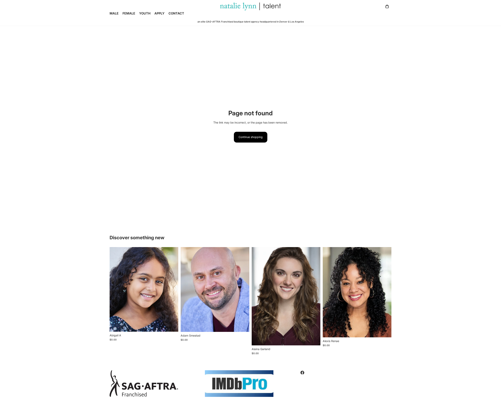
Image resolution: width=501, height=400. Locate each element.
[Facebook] (302, 372)
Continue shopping (251, 137)
